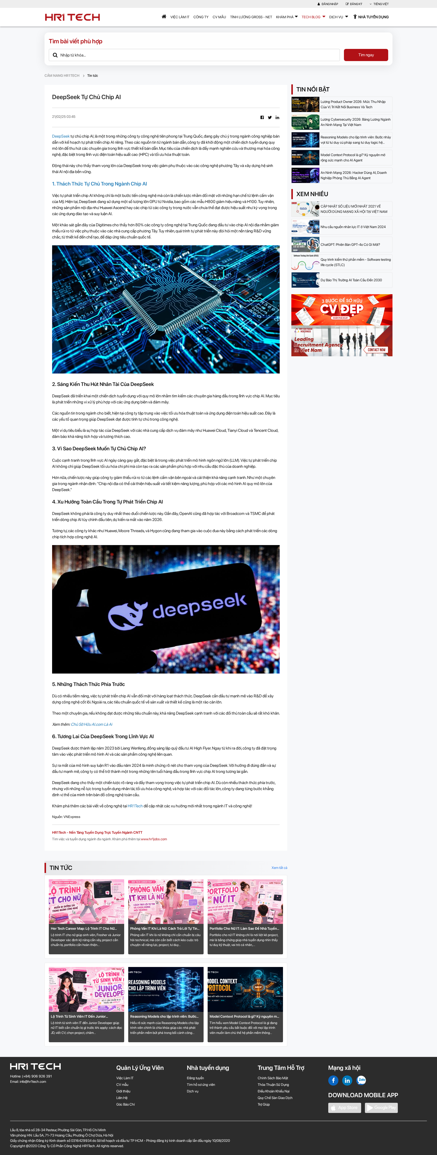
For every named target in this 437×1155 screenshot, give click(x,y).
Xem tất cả (279, 868)
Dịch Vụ (336, 17)
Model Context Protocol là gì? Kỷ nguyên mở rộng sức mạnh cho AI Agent (244, 1016)
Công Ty (201, 17)
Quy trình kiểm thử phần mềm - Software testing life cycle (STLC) (356, 262)
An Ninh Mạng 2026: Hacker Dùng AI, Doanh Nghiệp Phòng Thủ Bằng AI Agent (354, 175)
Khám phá (285, 17)
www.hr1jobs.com (154, 839)
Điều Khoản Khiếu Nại (274, 1091)
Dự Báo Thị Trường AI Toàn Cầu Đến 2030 (351, 280)
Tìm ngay (366, 54)
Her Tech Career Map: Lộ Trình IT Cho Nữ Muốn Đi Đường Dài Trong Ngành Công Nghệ (86, 928)
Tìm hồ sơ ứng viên (201, 1085)
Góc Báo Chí (125, 1104)
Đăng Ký (356, 4)
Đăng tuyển (195, 1078)
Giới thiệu (123, 1091)
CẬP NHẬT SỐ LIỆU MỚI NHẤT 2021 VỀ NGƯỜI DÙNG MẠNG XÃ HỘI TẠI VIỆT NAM (354, 209)
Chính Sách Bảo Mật (273, 1078)
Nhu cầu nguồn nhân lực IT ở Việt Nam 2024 (353, 227)
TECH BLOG (311, 17)
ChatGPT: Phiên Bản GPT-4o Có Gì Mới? (350, 245)
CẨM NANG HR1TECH (62, 75)
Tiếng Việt (381, 4)
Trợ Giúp (264, 1104)
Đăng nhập (329, 4)
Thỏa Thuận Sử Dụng (273, 1085)
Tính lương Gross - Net (251, 17)
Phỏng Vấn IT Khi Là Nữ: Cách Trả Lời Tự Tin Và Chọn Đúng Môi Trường (163, 928)
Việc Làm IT (179, 17)
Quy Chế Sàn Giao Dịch (275, 1098)
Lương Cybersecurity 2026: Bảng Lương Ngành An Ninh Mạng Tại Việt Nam (356, 122)
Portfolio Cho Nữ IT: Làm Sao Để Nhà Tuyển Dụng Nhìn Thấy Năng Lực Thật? (243, 928)
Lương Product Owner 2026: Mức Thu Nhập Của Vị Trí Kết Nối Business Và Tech (353, 104)
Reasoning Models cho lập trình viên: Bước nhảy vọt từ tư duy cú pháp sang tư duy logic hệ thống (164, 1016)
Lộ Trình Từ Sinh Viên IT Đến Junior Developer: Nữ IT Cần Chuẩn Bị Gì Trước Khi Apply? (85, 1016)
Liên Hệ (121, 1098)
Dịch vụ (192, 1091)
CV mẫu (219, 17)
